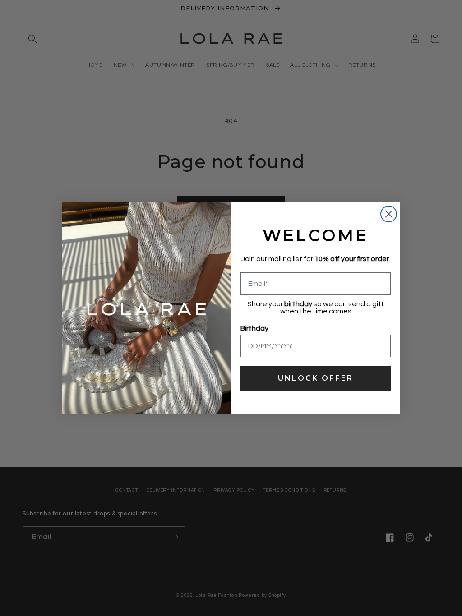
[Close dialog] (389, 214)
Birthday (254, 328)
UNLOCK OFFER (315, 378)
